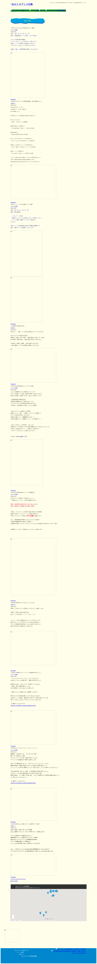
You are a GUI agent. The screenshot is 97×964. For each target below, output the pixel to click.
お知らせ (13, 103)
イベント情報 (14, 29)
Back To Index (14, 881)
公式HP (21, 436)
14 (22, 879)
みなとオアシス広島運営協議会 (29, 956)
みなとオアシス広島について (21, 950)
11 (18, 879)
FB (16, 49)
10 (16, 879)
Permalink (13, 99)
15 (24, 879)
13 (21, 879)
